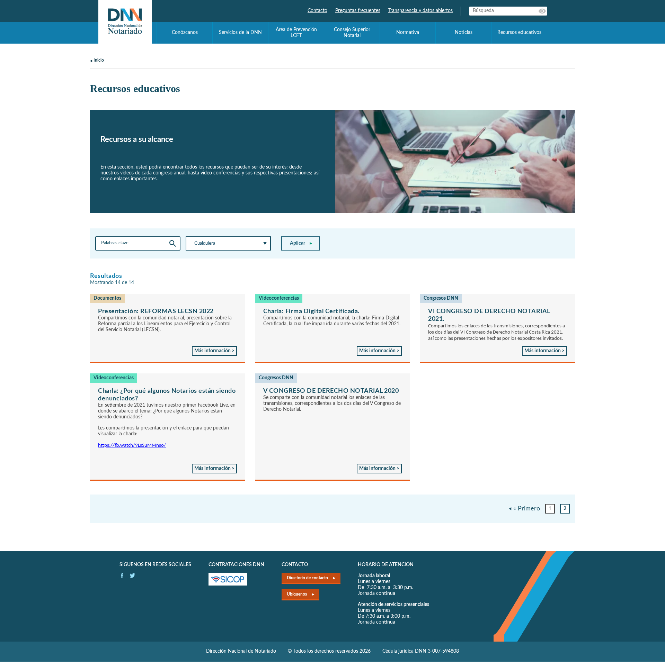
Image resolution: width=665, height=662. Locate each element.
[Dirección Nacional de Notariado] (125, 22)
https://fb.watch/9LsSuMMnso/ (132, 445)
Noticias (463, 32)
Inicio (99, 60)
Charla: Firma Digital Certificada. (311, 311)
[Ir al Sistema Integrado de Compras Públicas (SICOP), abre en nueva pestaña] (228, 584)
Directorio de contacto (307, 578)
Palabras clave (542, 11)
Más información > (214, 350)
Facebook (122, 575)
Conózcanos (185, 32)
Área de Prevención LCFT (296, 32)
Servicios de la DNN (240, 32)
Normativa (407, 32)
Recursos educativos (519, 32)
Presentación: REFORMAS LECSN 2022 (156, 311)
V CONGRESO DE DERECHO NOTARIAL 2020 (331, 391)
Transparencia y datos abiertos (420, 10)
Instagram (132, 575)
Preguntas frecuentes (357, 10)
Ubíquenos (297, 594)
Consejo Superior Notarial (352, 32)
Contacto (317, 10)
